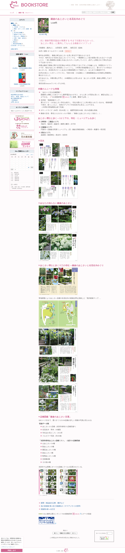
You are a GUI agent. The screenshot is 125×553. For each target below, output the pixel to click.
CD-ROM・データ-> (17, 45)
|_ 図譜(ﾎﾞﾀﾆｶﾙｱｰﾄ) (17, 34)
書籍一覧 (26, 12)
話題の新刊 (22, 54)
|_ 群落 (14, 40)
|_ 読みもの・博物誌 (18, 36)
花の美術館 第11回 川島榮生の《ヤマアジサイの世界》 (61, 506)
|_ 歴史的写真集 (16, 43)
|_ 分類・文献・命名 (18, 38)
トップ (12, 12)
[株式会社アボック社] (66, 551)
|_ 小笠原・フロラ (17, 27)
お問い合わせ (15, 102)
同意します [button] (12, 550)
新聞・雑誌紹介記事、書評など (52, 503)
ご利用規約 (14, 100)
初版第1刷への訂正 (48, 509)
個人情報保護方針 (16, 98)
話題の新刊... (15, 49)
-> (13, 23)
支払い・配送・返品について (20, 96)
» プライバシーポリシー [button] (8, 547)
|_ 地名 (13, 42)
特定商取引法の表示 (17, 94)
